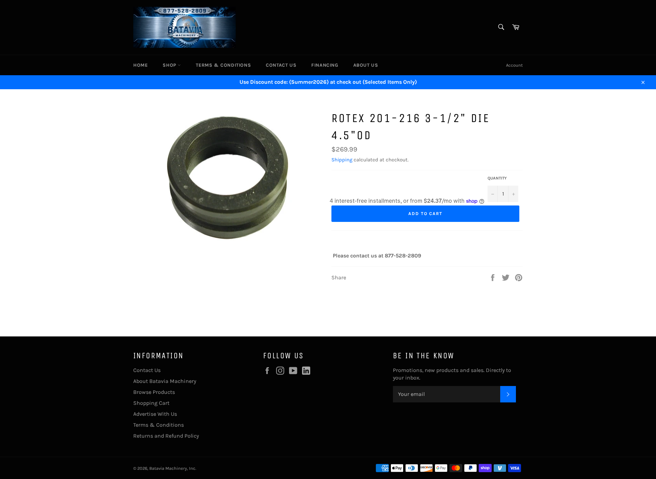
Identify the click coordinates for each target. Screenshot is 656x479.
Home (140, 65)
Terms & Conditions (223, 65)
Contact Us (281, 65)
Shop (170, 65)
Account (514, 65)
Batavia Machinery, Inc (172, 468)
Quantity (497, 178)
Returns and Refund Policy (166, 436)
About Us (365, 65)
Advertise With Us (155, 414)
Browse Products (154, 392)
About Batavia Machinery (164, 381)
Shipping (341, 160)
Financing (324, 65)
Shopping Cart (151, 403)
